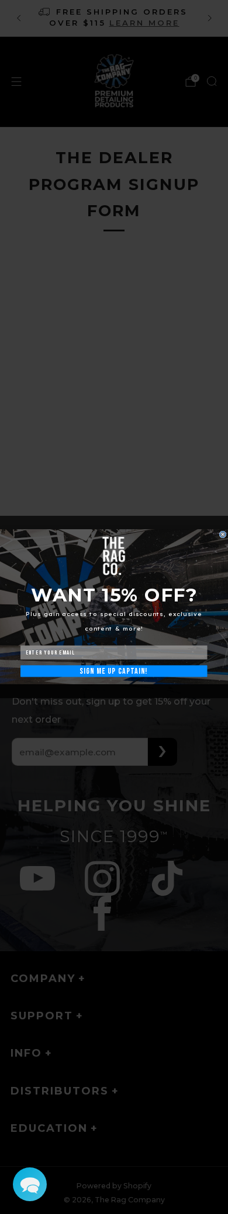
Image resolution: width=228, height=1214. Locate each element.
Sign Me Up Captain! (114, 672)
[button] (30, 1184)
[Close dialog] (223, 534)
